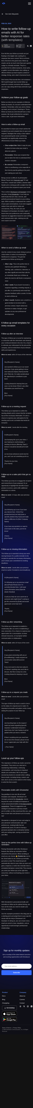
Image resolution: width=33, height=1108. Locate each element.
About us (23, 1070)
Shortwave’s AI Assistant (19, 213)
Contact (23, 1077)
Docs (4, 1070)
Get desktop (10, 1081)
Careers (22, 1073)
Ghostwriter (22, 215)
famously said (20, 199)
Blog (3, 1073)
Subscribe (16, 1046)
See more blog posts (12, 14)
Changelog (6, 1077)
